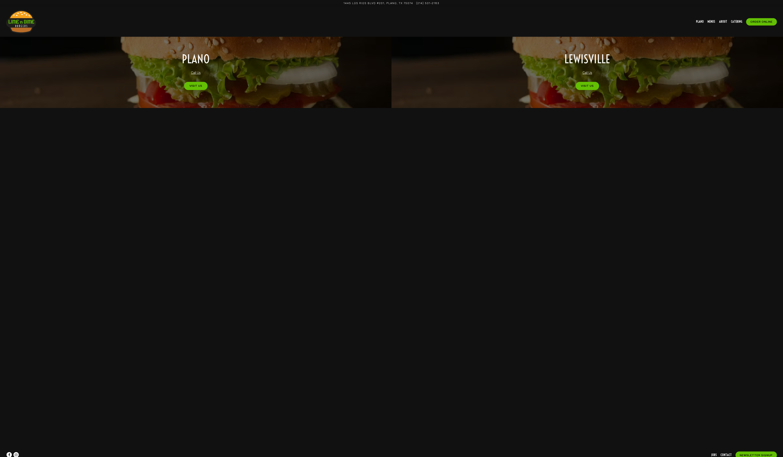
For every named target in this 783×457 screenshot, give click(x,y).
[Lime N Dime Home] (21, 21)
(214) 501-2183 (427, 3)
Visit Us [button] (195, 86)
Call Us (196, 73)
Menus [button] (711, 21)
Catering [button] (736, 21)
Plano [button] (700, 21)
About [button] (723, 21)
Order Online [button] (761, 21)
